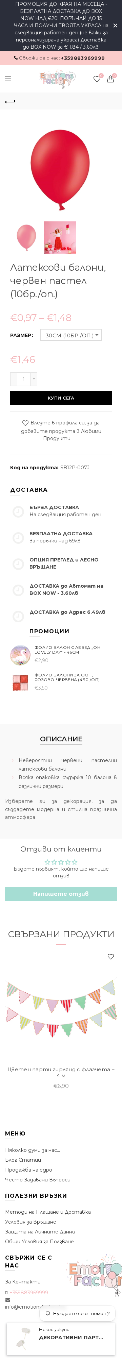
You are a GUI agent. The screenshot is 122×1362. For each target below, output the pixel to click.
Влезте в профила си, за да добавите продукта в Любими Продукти (61, 430)
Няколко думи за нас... (32, 1150)
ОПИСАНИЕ (61, 739)
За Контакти (23, 1282)
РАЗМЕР (20, 335)
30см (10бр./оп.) (70, 335)
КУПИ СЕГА (61, 398)
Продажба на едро (28, 1170)
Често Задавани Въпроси (37, 1180)
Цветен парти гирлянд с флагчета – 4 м (61, 1072)
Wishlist (101, 76)
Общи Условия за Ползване (39, 1242)
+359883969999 (83, 58)
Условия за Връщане (30, 1222)
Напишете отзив (61, 894)
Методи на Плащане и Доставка (48, 1212)
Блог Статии (23, 1160)
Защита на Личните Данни (40, 1232)
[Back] (10, 101)
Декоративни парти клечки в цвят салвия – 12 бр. (73, 1337)
